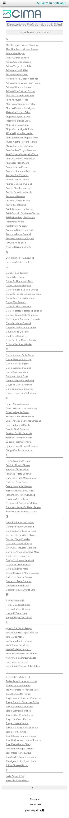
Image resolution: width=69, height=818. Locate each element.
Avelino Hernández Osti (18, 247)
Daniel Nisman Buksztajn (18, 359)
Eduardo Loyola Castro (17, 412)
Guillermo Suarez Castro (19, 577)
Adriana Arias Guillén (17, 70)
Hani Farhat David (15, 600)
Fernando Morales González (20, 494)
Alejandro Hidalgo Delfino (19, 129)
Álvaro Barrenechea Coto (19, 146)
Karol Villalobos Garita (17, 780)
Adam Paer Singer (15, 53)
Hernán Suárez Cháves (18, 609)
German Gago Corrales (18, 539)
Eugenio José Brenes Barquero (22, 446)
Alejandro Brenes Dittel (18, 120)
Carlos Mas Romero (16, 302)
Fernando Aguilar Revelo (19, 486)
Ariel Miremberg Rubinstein (20, 217)
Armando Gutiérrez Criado (20, 230)
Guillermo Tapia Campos (18, 581)
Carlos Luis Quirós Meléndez (21, 298)
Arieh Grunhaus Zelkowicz (20, 209)
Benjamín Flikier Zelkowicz (20, 257)
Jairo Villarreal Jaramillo (18, 677)
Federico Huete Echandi (18, 473)
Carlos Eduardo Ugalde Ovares (22, 289)
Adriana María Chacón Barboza (22, 78)
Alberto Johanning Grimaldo (20, 104)
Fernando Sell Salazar (17, 499)
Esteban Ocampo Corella (19, 437)
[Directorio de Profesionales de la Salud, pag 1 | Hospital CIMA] (22, 14)
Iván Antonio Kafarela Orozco (21, 658)
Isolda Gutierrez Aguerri (18, 649)
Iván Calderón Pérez (16, 662)
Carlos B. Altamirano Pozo (19, 281)
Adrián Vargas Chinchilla (18, 66)
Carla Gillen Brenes (16, 277)
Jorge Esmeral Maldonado (19, 706)
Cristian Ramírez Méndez (19, 344)
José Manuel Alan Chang (18, 744)
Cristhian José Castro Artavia (21, 340)
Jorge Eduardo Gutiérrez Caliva (22, 702)
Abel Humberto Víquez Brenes (22, 49)
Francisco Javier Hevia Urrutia (21, 511)
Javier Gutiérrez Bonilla (18, 685)
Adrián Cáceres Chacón (18, 62)
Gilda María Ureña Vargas (19, 543)
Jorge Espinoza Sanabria (18, 710)
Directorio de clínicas (34, 32)
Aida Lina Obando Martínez (20, 95)
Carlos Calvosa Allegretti (18, 285)
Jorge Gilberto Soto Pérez (19, 715)
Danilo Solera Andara (17, 372)
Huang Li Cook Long (16, 613)
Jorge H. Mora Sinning (17, 723)
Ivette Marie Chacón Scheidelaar (23, 666)
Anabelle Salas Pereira (17, 167)
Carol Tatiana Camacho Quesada (23, 319)
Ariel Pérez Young (15, 221)
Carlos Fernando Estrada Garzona (23, 294)
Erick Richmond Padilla (18, 425)
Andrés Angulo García (17, 179)
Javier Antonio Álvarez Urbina (21, 681)
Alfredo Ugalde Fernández (19, 133)
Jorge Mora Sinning (16, 731)
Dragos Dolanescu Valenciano (21, 393)
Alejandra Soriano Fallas (18, 112)
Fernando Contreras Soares (20, 490)
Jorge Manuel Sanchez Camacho (23, 698)
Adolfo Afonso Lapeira (17, 57)
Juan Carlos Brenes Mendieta (21, 757)
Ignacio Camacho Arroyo (19, 628)
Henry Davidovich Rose (18, 605)
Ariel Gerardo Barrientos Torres (22, 213)
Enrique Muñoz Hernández (20, 416)
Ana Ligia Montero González (20, 158)
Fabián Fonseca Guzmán (18, 461)
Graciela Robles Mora (17, 568)
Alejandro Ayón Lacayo (18, 116)
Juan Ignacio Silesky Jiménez (21, 761)
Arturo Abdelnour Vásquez (20, 238)
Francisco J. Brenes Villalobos (21, 503)
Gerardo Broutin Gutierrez (20, 526)
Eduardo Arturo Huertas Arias (21, 408)
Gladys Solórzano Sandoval (20, 560)
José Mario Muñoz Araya (18, 752)
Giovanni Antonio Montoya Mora (22, 552)
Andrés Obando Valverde (19, 192)
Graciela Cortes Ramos (18, 564)
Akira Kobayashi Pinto (17, 99)
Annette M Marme (15, 196)
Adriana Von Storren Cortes (20, 91)
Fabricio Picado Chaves (18, 465)
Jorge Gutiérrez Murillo (18, 719)
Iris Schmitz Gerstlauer (18, 645)
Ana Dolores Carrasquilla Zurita (22, 154)
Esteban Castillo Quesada (19, 433)
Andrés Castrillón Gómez (19, 184)
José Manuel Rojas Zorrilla (19, 748)
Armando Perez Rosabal (18, 234)
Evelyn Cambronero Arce (19, 450)
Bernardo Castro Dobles (18, 262)
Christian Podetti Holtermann (21, 327)
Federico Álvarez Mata (17, 469)
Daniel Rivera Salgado (17, 363)
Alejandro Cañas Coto (17, 125)
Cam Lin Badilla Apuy (17, 273)
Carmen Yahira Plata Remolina (22, 315)
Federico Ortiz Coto (16, 482)
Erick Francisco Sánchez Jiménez (23, 421)
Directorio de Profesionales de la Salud (34, 24)
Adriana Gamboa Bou (17, 74)
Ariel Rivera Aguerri (16, 226)
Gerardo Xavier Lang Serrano (21, 531)
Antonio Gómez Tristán (18, 200)
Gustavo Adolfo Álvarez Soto (20, 589)
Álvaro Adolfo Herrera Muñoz (21, 141)
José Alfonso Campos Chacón (21, 736)
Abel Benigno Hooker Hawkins (22, 45)
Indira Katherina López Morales (22, 632)
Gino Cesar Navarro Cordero (21, 547)
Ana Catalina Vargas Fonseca (21, 150)
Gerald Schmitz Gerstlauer (20, 522)
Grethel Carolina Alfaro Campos (22, 573)
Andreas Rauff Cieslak (17, 175)
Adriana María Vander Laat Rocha (23, 83)
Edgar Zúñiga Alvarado (17, 404)
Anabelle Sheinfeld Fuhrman (20, 171)
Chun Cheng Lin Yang (17, 331)
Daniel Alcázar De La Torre (20, 355)
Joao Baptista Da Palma (18, 694)
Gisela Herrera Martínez (18, 556)
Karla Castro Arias (15, 776)
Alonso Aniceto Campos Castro (22, 137)
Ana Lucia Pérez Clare (17, 162)
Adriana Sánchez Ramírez (19, 87)
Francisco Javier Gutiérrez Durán (23, 507)
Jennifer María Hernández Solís (22, 689)
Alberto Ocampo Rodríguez (20, 108)
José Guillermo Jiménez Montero (23, 740)
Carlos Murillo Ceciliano (18, 306)
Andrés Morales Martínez (19, 188)
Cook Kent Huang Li (16, 336)
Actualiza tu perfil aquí (51, 3)
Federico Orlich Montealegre (21, 478)
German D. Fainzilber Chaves (21, 535)
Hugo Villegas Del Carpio (19, 617)
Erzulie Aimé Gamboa (17, 429)
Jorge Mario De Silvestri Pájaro (22, 727)
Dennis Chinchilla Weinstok (20, 380)
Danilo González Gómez (18, 368)
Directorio (34, 799)
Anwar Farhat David (16, 205)
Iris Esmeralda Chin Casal (19, 641)
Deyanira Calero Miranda (19, 384)
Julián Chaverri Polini (17, 765)
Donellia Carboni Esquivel (19, 389)
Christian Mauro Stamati (18, 323)
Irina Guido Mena (15, 636)
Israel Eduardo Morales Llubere (22, 653)
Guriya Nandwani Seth (17, 585)
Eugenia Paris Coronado (18, 442)
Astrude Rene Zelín (16, 242)
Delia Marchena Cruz (17, 376)
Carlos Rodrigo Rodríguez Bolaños (24, 310)
